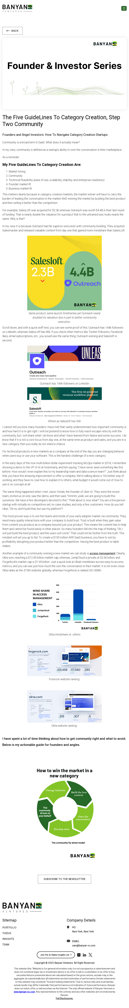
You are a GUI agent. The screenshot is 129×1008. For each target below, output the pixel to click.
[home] (17, 8)
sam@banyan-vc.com (83, 945)
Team (5, 944)
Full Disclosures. (64, 998)
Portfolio (9, 927)
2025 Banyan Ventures (60, 962)
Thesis (6, 933)
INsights (8, 938)
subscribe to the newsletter (64, 879)
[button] (124, 8)
